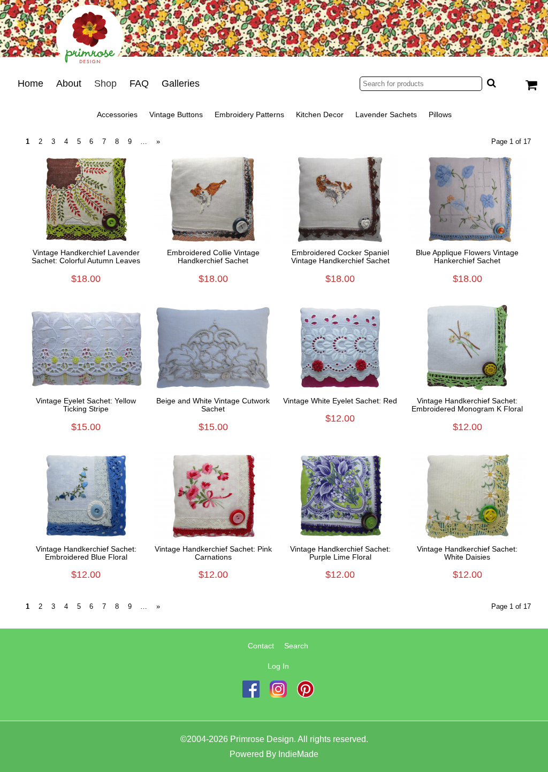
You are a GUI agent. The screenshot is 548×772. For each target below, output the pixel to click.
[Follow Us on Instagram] (278, 695)
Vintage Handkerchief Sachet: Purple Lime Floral (340, 553)
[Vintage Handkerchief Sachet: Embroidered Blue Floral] (86, 496)
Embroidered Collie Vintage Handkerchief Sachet (213, 257)
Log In (278, 666)
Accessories (117, 114)
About (68, 83)
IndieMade (298, 754)
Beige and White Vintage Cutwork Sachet (213, 405)
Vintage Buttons (176, 114)
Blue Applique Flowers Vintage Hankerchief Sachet (467, 257)
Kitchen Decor (320, 114)
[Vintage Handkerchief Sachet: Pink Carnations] (213, 496)
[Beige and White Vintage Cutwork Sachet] (213, 347)
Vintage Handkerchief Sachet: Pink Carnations (213, 553)
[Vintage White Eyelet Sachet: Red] (340, 347)
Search (296, 645)
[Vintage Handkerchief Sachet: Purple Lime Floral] (340, 496)
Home (30, 83)
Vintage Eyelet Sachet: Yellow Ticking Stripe (86, 405)
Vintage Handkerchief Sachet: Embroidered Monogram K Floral (467, 405)
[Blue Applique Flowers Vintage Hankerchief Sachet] (467, 199)
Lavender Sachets (386, 114)
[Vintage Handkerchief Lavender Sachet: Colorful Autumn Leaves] (86, 199)
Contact (261, 645)
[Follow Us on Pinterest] (305, 695)
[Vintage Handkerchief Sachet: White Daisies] (467, 496)
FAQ (139, 83)
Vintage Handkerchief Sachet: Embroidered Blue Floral (86, 553)
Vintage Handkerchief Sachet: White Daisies (467, 553)
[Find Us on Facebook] (251, 695)
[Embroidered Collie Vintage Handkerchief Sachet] (213, 199)
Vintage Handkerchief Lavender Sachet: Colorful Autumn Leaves (86, 257)
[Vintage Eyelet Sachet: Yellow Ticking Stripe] (86, 347)
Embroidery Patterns (249, 114)
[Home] (274, 34)
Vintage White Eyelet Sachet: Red (340, 401)
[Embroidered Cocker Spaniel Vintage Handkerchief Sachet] (340, 199)
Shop (105, 83)
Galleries (181, 83)
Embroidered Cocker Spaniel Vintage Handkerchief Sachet (340, 257)
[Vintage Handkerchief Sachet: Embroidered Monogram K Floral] (467, 347)
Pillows (440, 114)
